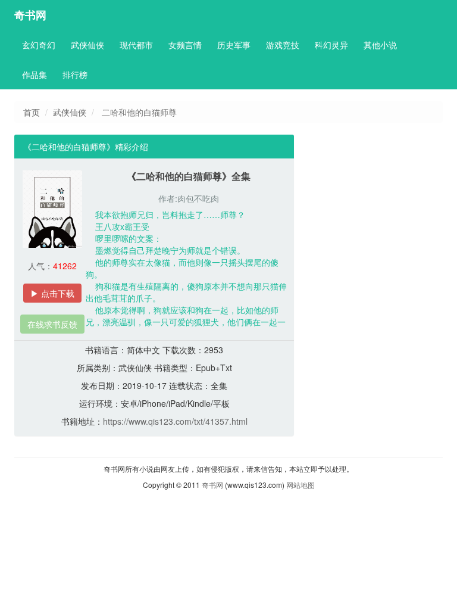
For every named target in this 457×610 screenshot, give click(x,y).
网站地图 (300, 485)
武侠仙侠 (87, 45)
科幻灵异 (331, 45)
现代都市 (136, 45)
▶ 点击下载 (52, 293)
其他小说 (380, 45)
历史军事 (234, 45)
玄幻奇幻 (38, 45)
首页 (31, 112)
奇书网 (30, 15)
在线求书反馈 (52, 324)
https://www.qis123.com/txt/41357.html (175, 421)
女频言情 (185, 45)
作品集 (34, 74)
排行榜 (74, 74)
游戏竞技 (282, 45)
